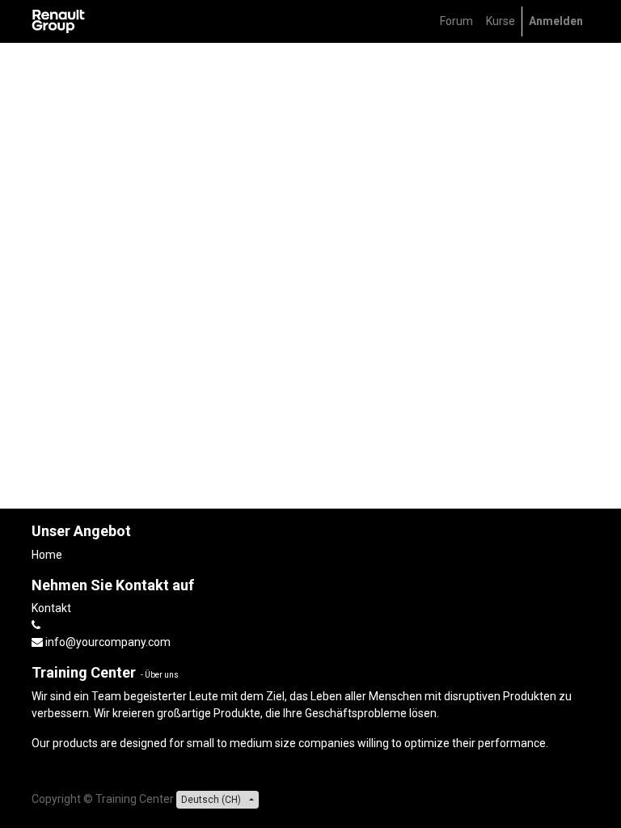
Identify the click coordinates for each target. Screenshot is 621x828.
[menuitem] (456, 21)
